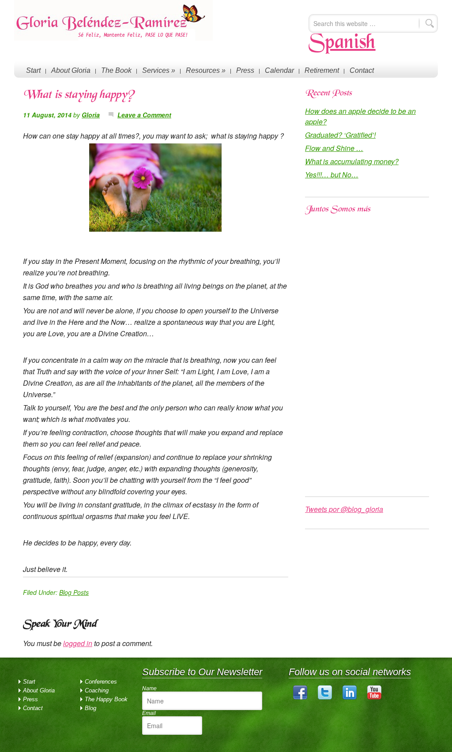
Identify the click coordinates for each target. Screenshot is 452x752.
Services (158, 70)
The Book (116, 70)
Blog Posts (74, 592)
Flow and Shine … (334, 148)
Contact (362, 70)
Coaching (97, 690)
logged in (77, 643)
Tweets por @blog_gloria (344, 509)
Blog (90, 708)
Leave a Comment (144, 114)
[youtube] (374, 697)
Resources (206, 70)
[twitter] (325, 697)
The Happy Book (106, 699)
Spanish (342, 43)
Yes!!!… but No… (331, 174)
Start (33, 70)
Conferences (101, 681)
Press (245, 70)
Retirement (322, 70)
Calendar (279, 70)
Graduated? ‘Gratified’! (340, 135)
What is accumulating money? (352, 161)
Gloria (91, 114)
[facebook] (300, 697)
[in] (350, 697)
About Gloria (70, 70)
